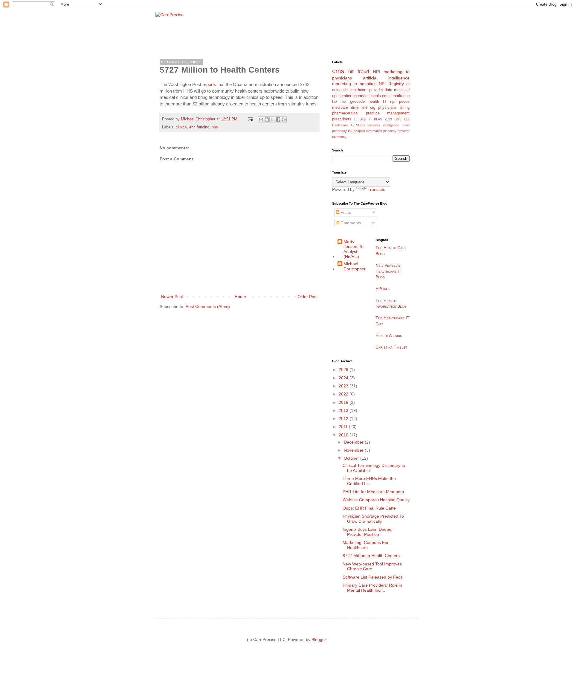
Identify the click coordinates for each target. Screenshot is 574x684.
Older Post (307, 296)
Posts (345, 212)
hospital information (368, 131)
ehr (191, 127)
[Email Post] (250, 119)
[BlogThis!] (267, 119)
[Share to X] (272, 119)
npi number (341, 96)
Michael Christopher (355, 266)
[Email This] (261, 119)
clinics (181, 127)
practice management (388, 113)
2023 (344, 386)
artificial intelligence (386, 78)
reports (209, 84)
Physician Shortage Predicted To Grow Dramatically (373, 519)
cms (338, 71)
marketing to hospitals (354, 83)
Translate (376, 189)
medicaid (402, 90)
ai (408, 83)
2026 (344, 369)
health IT (378, 101)
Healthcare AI (342, 125)
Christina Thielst (391, 347)
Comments (350, 222)
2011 (344, 426)
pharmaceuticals (366, 96)
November (354, 450)
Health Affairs (388, 335)
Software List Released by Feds (373, 577)
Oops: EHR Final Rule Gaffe (369, 508)
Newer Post (172, 296)
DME (398, 119)
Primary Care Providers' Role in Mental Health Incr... (372, 588)
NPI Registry (391, 83)
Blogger (319, 639)
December (354, 442)
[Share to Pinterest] (284, 119)
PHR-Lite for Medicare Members (373, 491)
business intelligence (383, 125)
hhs (215, 127)
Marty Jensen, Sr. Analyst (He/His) (354, 249)
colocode (340, 90)
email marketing (396, 96)
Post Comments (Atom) (208, 306)
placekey (389, 131)
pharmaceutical (345, 113)
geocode (357, 101)
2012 (344, 418)
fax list (339, 101)
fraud (363, 71)
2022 (344, 394)
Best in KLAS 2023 (376, 119)
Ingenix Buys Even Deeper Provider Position (368, 532)
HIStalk (382, 288)
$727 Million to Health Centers (371, 555)
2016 (344, 402)
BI (355, 119)
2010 (344, 435)
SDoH (360, 125)
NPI (376, 71)
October (352, 458)
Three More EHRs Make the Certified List (369, 481)
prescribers (341, 119)
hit (351, 71)
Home (240, 296)
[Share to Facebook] (278, 119)
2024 (344, 377)
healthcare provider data (370, 90)
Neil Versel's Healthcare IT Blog (388, 271)
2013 (344, 410)
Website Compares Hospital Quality (376, 499)
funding (203, 127)
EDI (407, 119)
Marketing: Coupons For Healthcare (366, 545)
